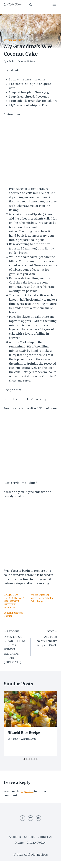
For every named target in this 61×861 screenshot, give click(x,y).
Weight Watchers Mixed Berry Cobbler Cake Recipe (41, 598)
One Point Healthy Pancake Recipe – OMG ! (45, 638)
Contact (29, 837)
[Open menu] (54, 4)
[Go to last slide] (8, 723)
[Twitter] (30, 818)
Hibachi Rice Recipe (24, 733)
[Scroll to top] (53, 856)
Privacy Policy (36, 842)
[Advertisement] (30, 153)
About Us (15, 837)
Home (19, 842)
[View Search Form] (30, 5)
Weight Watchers (14, 40)
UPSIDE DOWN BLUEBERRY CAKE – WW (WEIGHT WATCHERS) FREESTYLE (15, 601)
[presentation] (30, 709)
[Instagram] (38, 818)
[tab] (24, 759)
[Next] (52, 723)
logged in (27, 791)
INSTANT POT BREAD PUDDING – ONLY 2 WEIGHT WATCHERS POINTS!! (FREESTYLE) (15, 647)
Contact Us (45, 837)
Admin (10, 61)
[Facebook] (22, 818)
